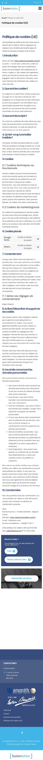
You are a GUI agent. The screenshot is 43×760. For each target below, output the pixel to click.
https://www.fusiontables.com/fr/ (27, 61)
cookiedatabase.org (13, 531)
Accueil (4, 18)
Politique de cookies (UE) (12, 720)
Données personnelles (12, 717)
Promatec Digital (30, 744)
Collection (7, 710)
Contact (6, 714)
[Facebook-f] (2, 2)
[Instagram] (6, 2)
